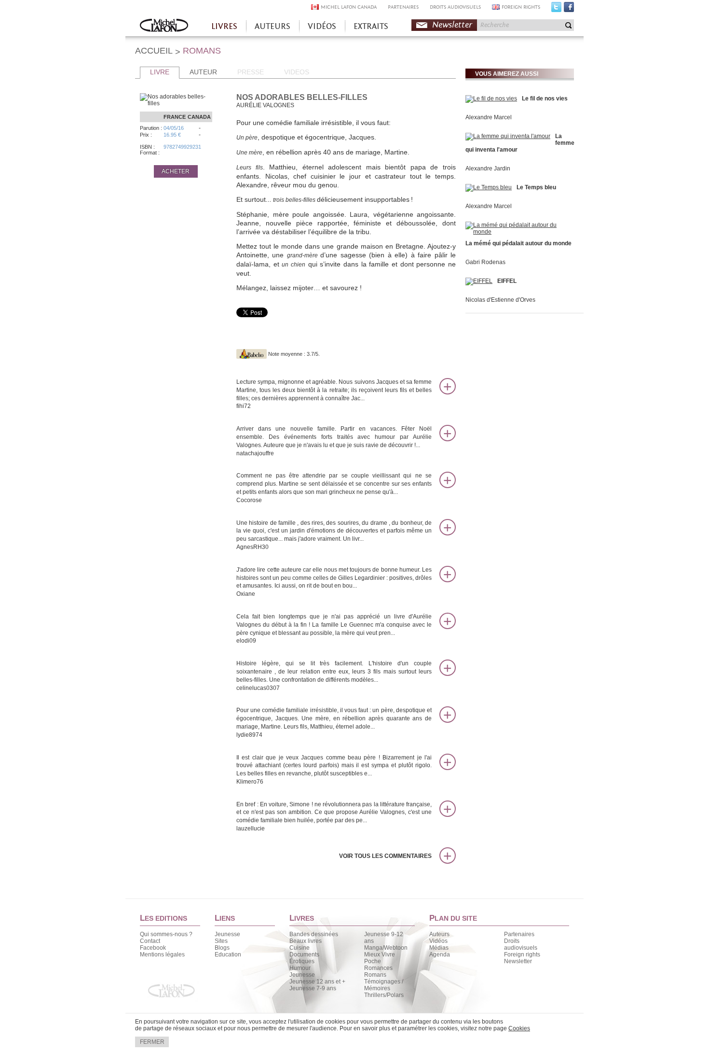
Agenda (439, 954)
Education (228, 954)
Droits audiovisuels (520, 944)
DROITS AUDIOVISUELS (455, 7)
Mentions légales (162, 954)
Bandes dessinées (313, 934)
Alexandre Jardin (487, 168)
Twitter (556, 9)
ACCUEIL (154, 51)
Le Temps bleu (536, 187)
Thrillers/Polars (384, 995)
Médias (439, 947)
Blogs (222, 947)
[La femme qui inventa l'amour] (507, 136)
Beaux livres (305, 941)
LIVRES (224, 26)
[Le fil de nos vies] (491, 98)
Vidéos (438, 941)
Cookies (519, 1028)
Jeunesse (227, 934)
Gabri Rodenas (485, 262)
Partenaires (519, 934)
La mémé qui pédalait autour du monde (518, 243)
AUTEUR (203, 72)
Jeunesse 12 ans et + (317, 981)
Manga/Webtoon (386, 947)
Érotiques (301, 961)
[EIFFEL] (478, 281)
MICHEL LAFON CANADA (349, 7)
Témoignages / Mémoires (383, 985)
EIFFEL (507, 281)
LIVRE (159, 72)
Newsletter (452, 25)
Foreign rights (522, 954)
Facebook (569, 9)
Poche (372, 961)
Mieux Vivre (379, 954)
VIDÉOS (322, 26)
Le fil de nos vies (545, 98)
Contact (150, 941)
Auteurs (439, 934)
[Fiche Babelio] (251, 354)
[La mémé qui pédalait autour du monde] (518, 231)
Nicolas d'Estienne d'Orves (500, 299)
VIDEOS (296, 72)
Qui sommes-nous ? (166, 934)
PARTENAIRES (403, 7)
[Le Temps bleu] (488, 187)
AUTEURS (272, 26)
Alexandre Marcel (488, 117)
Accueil (164, 26)
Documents (304, 954)
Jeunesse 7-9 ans (312, 988)
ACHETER (176, 171)
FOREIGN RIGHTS (521, 7)
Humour (300, 968)
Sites (221, 941)
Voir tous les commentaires (385, 856)
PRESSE (250, 72)
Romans (375, 974)
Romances (378, 968)
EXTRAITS (371, 26)
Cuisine (299, 947)
